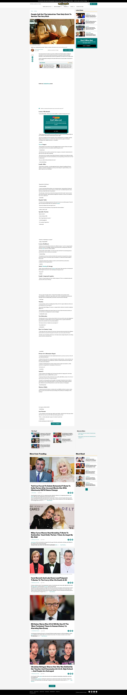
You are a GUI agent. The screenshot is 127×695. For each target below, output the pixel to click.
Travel (40, 144)
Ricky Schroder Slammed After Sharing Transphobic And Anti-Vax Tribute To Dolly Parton (45, 440)
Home (32, 11)
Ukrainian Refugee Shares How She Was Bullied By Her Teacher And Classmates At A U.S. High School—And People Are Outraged (52, 669)
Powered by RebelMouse (93, 693)
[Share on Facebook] (32, 57)
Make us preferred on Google (53, 50)
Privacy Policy (36, 691)
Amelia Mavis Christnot (39, 49)
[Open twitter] (91, 692)
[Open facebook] (89, 692)
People (72, 6)
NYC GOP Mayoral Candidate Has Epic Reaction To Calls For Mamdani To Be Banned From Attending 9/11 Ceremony (67, 434)
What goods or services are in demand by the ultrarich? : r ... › (87, 437)
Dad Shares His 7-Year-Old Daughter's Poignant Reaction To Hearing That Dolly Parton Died (91, 16)
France (54, 268)
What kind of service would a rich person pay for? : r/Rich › (86, 434)
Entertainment (57, 6)
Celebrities (88, 476)
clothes (58, 203)
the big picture (79, 6)
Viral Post (87, 20)
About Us (31, 691)
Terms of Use (42, 691)
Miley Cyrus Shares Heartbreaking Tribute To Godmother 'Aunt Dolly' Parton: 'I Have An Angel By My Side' (52, 535)
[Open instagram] (96, 692)
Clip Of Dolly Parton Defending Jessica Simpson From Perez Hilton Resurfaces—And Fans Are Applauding (91, 485)
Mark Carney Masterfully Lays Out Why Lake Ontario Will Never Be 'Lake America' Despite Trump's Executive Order (91, 23)
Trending (66, 6)
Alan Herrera (34, 492)
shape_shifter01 (38, 678)
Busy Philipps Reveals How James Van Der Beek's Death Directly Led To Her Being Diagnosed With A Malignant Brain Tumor (49, 68)
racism (40, 676)
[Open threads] (94, 692)
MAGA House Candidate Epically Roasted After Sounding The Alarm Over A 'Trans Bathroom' (67, 440)
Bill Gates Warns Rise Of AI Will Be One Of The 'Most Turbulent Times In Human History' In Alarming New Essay (50, 626)
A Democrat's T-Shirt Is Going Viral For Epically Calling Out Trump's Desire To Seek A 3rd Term (45, 434)
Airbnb (50, 113)
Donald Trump (88, 32)
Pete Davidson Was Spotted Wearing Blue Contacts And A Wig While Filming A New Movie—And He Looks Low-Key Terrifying (62, 1)
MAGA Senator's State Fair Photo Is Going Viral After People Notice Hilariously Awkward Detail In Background (91, 473)
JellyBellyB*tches (46, 83)
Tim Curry (46, 586)
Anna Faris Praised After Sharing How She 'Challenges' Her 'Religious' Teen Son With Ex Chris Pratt (91, 460)
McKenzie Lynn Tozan (35, 539)
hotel (43, 248)
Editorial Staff (52, 691)
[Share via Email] (32, 61)
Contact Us (58, 691)
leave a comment (68, 50)
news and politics (47, 6)
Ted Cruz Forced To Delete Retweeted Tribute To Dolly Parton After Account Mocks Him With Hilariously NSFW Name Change (50, 488)
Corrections (47, 691)
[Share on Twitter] (32, 59)
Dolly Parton (33, 542)
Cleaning (44, 266)
